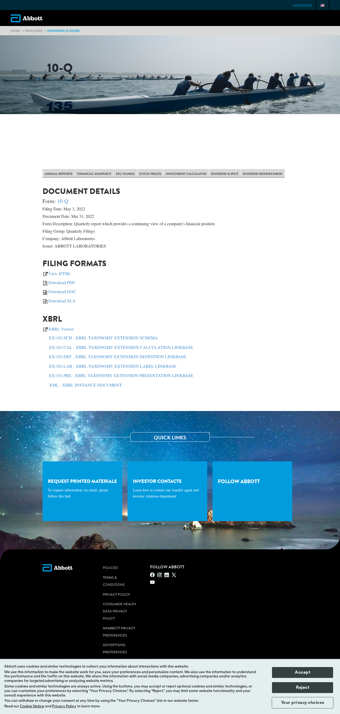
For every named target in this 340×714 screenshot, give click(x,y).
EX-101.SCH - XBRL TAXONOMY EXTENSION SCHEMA (103, 337)
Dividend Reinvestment (263, 173)
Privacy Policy (116, 594)
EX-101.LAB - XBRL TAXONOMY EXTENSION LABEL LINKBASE (112, 366)
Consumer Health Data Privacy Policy (119, 611)
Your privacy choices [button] (302, 702)
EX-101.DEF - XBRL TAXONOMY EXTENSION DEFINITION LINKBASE (117, 356)
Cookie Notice (32, 706)
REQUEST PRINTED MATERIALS (82, 488)
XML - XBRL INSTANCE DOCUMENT (85, 385)
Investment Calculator (186, 173)
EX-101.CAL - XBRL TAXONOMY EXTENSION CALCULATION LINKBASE (121, 347)
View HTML (59, 273)
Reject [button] (302, 687)
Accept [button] (302, 672)
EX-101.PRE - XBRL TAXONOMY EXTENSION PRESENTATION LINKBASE (121, 375)
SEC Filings (125, 173)
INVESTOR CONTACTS (166, 488)
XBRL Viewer (61, 329)
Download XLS (61, 301)
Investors (302, 5)
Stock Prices (150, 173)
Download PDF (61, 282)
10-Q (62, 201)
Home (15, 30)
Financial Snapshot (94, 173)
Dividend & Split (224, 173)
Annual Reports (59, 173)
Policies (110, 567)
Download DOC (62, 291)
